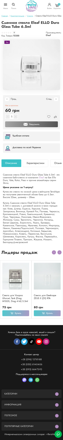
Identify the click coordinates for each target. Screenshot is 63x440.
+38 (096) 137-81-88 (31, 359)
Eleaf (48, 35)
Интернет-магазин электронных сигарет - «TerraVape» (31, 434)
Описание (11, 163)
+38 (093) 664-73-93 (31, 369)
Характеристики (35, 163)
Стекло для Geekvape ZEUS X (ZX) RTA (45, 297)
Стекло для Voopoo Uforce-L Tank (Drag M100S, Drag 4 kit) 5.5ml (15, 298)
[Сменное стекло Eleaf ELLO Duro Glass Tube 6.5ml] (31, 64)
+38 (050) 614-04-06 (31, 364)
